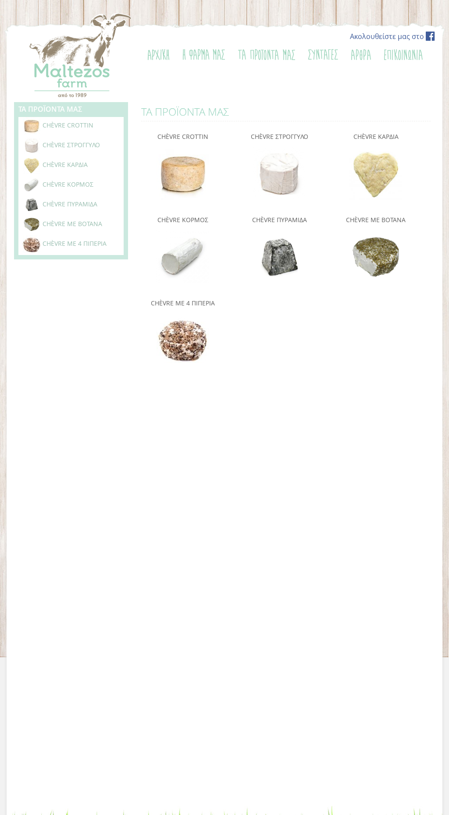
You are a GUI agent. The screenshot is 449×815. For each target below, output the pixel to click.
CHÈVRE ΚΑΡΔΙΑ (376, 136)
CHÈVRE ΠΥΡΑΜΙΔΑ (279, 220)
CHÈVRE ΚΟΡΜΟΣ (182, 220)
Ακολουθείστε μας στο (388, 36)
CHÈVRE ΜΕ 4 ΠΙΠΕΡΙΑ (183, 303)
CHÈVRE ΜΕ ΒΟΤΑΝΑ (376, 220)
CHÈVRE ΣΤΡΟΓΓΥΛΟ (279, 136)
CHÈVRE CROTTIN (182, 136)
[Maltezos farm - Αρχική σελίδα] (79, 96)
